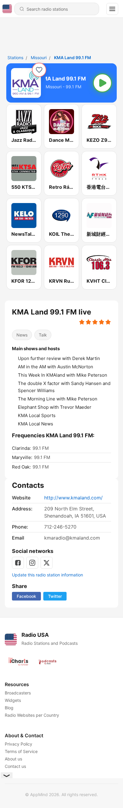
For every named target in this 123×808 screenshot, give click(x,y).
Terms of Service (21, 751)
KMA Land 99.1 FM (72, 57)
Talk (43, 334)
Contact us (15, 766)
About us (13, 758)
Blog (9, 707)
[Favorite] (39, 70)
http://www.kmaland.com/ (73, 498)
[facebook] (18, 563)
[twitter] (47, 563)
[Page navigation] (112, 9)
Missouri (39, 57)
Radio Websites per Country (32, 715)
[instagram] (32, 563)
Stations (15, 57)
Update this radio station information (47, 574)
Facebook (26, 596)
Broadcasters (18, 692)
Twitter (55, 596)
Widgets (13, 700)
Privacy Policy (18, 743)
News (21, 334)
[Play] (102, 82)
